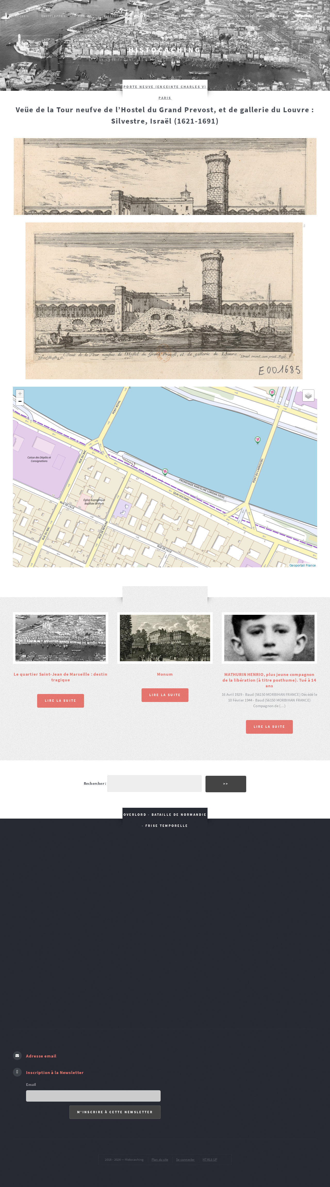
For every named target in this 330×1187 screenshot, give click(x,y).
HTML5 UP (210, 1159)
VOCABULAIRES (175, 29)
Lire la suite (61, 700)
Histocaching (165, 49)
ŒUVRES (205, 29)
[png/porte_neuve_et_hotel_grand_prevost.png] (165, 300)
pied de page (236, 29)
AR (148, 29)
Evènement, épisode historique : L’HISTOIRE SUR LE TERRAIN (157, 16)
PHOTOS (85, 16)
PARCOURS (306, 16)
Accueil (22, 16)
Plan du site (160, 1159)
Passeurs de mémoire (241, 16)
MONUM (279, 16)
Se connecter (185, 1159)
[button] (257, 440)
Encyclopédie (54, 16)
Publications (122, 29)
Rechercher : (95, 783)
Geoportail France (303, 565)
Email (31, 1084)
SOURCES (90, 29)
